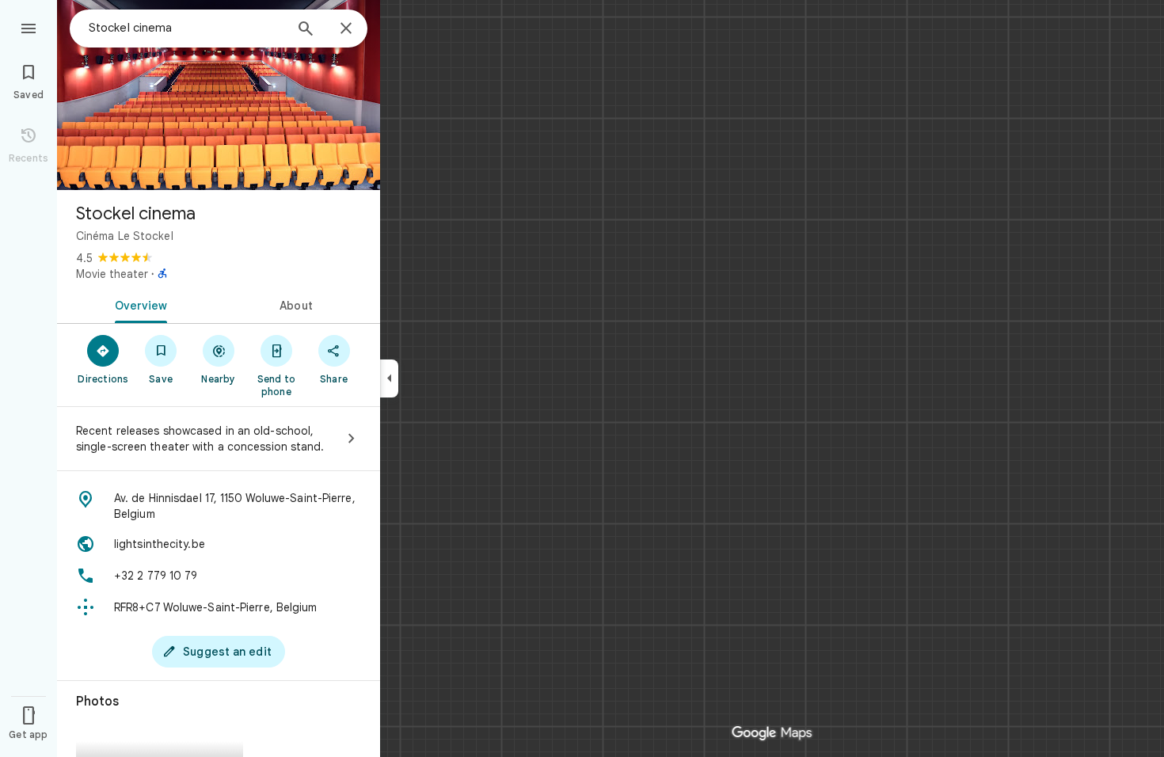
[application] (582, 378)
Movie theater (112, 274)
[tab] (137, 304)
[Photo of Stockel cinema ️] (218, 95)
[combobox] (186, 27)
